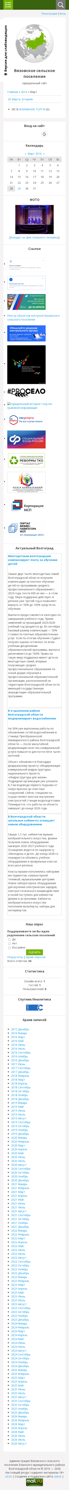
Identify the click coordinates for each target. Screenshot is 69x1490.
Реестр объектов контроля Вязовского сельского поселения (33, 317)
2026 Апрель (19, 1428)
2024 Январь (19, 1323)
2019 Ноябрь (19, 1130)
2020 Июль (18, 1161)
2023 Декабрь (20, 1319)
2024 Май (17, 1339)
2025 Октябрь (20, 1405)
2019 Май (17, 1106)
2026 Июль (18, 1439)
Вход (63, 13)
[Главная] (34, 62)
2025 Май (17, 1385)
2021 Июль (18, 1207)
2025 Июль (18, 1393)
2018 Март (18, 1079)
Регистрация (49, 13)
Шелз (57, 1476)
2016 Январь (19, 1033)
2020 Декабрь (20, 1180)
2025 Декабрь (20, 1412)
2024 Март (18, 1331)
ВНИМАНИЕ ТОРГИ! (32, 109)
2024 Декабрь (20, 1366)
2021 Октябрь (20, 1219)
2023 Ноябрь (19, 1316)
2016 (24, 92)
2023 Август (19, 1304)
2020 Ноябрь (19, 1176)
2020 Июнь (18, 1157)
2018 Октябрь (20, 1091)
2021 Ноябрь (19, 1223)
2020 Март (18, 1145)
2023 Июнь (18, 1296)
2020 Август (19, 1165)
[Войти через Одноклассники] (51, 134)
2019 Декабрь (20, 1134)
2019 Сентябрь (21, 1122)
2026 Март (18, 1424)
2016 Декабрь (20, 1060)
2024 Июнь (18, 1343)
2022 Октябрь (20, 1265)
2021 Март (18, 1192)
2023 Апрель (19, 1288)
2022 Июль (18, 1254)
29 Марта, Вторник (20, 99)
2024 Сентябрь (21, 1354)
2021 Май (17, 1199)
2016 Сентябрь (21, 1052)
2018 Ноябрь (19, 1095)
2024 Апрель (19, 1335)
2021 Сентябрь (21, 1215)
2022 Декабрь (20, 1273)
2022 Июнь (18, 1250)
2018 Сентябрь (21, 1087)
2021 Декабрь (20, 1227)
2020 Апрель (19, 1149)
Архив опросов (35, 957)
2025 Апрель (19, 1381)
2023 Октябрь (20, 1312)
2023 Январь (19, 1277)
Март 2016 (35, 153)
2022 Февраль (20, 1234)
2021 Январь (19, 1184)
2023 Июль (18, 1300)
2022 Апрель (19, 1242)
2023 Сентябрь (21, 1308)
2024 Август (19, 1350)
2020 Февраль (20, 1141)
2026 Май (17, 1432)
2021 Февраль (20, 1188)
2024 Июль (18, 1347)
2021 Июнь (18, 1203)
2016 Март (18, 1037)
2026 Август (19, 1443)
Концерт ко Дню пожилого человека (34, 237)
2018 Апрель (19, 1083)
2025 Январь (19, 1370)
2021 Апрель (19, 1196)
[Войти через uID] (18, 134)
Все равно (18, 947)
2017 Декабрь (20, 1072)
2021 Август (19, 1211)
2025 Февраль (20, 1374)
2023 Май (17, 1292)
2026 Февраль (20, 1420)
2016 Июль (18, 1048)
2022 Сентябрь (21, 1261)
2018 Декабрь (20, 1099)
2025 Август (19, 1397)
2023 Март (18, 1285)
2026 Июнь (18, 1436)
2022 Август (19, 1257)
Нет (14, 943)
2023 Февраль (20, 1281)
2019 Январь (19, 1103)
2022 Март (18, 1238)
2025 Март (18, 1377)
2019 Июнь (18, 1110)
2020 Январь (19, 1137)
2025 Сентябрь (21, 1401)
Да (14, 939)
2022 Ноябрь (19, 1269)
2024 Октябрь (20, 1358)
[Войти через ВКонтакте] (24, 134)
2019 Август (19, 1118)
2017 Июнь (18, 1064)
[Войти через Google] (44, 134)
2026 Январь (19, 1416)
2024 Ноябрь (19, 1362)
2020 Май (17, 1153)
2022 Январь (19, 1230)
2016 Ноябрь (19, 1056)
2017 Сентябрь (21, 1068)
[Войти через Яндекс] (37, 134)
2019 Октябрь (20, 1126)
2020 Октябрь (20, 1172)
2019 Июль (18, 1114)
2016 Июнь (18, 1045)
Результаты (15, 957)
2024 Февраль (20, 1327)
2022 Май (17, 1246)
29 (19, 188)
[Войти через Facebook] (31, 134)
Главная (12, 92)
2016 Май (17, 1041)
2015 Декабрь (20, 1029)
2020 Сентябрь (21, 1168)
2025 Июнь (18, 1389)
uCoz (8, 1476)
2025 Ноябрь (19, 1408)
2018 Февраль (20, 1076)
